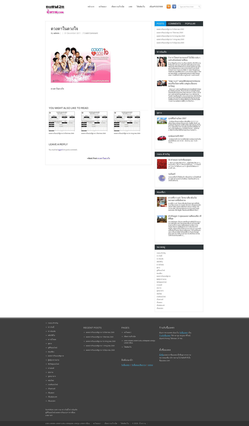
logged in (61, 150)
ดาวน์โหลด (160, 265)
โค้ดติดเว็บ (141, 7)
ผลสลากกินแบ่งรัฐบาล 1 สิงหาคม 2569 (93, 133)
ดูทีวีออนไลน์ (161, 270)
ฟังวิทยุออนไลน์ (161, 282)
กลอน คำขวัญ (161, 253)
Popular (190, 23)
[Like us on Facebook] (174, 6)
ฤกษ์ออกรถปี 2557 (176, 136)
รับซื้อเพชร (125, 365)
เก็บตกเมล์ (160, 299)
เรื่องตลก (159, 302)
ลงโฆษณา (103, 7)
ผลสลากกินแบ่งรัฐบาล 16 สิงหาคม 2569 (61, 133)
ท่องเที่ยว (159, 273)
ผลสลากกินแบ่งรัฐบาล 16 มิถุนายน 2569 (170, 43)
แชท (130, 7)
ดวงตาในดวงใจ (104, 158)
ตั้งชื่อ (161, 355)
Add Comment (91, 33)
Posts (160, 23)
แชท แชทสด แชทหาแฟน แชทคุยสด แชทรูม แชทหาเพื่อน (139, 341)
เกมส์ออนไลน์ (161, 297)
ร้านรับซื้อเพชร (165, 335)
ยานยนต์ (159, 285)
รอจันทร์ (171, 174)
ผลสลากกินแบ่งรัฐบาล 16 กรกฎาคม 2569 (127, 133)
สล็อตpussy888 (156, 7)
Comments (174, 23)
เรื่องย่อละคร (161, 305)
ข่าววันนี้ (159, 256)
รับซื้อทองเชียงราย (139, 365)
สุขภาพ (159, 288)
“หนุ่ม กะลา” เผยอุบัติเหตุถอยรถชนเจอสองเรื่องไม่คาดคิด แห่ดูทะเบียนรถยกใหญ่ (184, 83)
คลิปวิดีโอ (160, 262)
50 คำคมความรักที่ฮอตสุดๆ (179, 160)
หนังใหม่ (159, 294)
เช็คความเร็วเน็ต (117, 7)
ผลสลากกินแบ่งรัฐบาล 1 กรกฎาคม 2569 (170, 39)
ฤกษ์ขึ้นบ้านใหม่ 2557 (177, 118)
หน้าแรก (91, 7)
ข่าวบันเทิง (160, 259)
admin (56, 33)
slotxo (150, 365)
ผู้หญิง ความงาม (161, 279)
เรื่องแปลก (160, 308)
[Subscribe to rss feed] (168, 6)
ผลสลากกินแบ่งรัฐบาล (163, 276)
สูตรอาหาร (160, 291)
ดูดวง (158, 267)
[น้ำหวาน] (55, 14)
